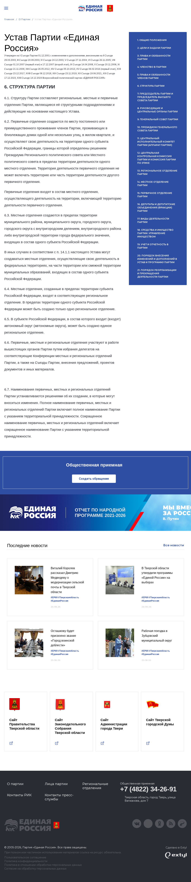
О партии (24, 19)
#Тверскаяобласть (68, 597)
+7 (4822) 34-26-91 (148, 789)
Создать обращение (94, 478)
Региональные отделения (95, 786)
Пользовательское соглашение (25, 857)
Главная (9, 19)
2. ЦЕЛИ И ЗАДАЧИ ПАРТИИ (154, 48)
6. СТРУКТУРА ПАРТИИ (151, 85)
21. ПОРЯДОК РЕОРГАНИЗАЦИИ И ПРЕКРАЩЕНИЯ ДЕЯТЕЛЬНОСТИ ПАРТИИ (156, 273)
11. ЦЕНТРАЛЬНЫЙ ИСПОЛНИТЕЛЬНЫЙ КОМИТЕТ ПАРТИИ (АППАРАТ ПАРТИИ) (156, 141)
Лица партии (56, 784)
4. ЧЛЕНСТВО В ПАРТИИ (151, 66)
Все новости (173, 545)
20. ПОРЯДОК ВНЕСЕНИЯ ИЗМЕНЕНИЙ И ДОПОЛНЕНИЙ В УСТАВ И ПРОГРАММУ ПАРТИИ (157, 259)
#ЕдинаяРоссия (59, 601)
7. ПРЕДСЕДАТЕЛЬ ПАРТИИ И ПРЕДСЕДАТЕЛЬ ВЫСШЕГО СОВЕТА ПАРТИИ (155, 97)
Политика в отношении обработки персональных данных (43, 865)
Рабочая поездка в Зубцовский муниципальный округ (157, 635)
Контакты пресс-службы (59, 797)
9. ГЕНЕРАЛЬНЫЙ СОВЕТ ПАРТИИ (157, 119)
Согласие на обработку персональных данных (35, 868)
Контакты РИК (19, 795)
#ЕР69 (54, 597)
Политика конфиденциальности (25, 861)
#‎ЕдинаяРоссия (150, 601)
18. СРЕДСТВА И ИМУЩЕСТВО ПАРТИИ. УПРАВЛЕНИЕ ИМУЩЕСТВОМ (155, 233)
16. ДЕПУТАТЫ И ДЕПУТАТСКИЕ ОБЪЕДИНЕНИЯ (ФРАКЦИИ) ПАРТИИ (156, 207)
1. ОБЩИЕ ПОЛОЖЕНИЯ (152, 40)
